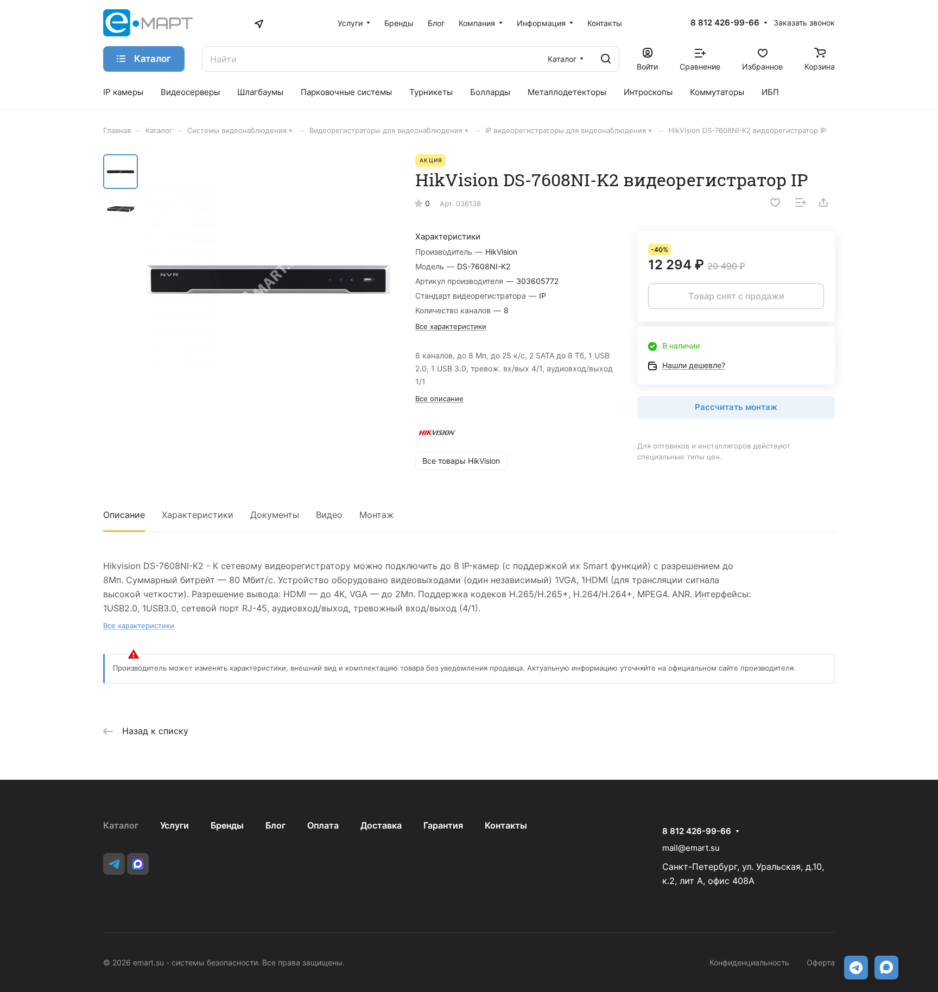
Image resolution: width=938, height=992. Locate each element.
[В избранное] (775, 202)
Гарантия (443, 825)
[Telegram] (114, 864)
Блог (275, 825)
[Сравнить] (800, 202)
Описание (124, 514)
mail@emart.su (691, 848)
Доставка (381, 825)
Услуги (174, 825)
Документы (274, 514)
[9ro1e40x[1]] (268, 280)
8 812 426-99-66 (724, 23)
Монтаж (376, 514)
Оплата (323, 825)
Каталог (120, 825)
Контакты (506, 825)
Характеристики (197, 514)
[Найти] (605, 59)
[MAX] (138, 864)
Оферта (821, 962)
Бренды (227, 825)
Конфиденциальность (749, 962)
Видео (329, 514)
